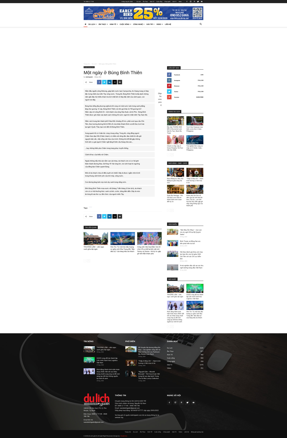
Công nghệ (167, 1)
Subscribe (199, 97)
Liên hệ (168, 24)
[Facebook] (187, 1)
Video (180, 1)
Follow (200, 80)
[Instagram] (190, 1)
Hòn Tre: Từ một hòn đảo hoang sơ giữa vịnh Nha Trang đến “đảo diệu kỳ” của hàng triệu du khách (122, 249)
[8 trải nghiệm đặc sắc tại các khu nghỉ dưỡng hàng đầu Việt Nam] (172, 267)
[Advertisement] (143, 46)
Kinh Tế (152, 1)
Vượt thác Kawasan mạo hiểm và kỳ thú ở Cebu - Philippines (194, 129)
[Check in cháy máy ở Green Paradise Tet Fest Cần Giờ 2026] (175, 139)
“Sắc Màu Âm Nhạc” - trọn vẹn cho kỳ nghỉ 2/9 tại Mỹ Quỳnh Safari (191, 232)
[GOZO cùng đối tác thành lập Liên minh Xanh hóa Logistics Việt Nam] (194, 288)
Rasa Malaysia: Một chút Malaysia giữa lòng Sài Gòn (175, 180)
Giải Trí (174, 1)
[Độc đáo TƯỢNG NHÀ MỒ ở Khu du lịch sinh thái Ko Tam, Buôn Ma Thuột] (175, 120)
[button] (200, 24)
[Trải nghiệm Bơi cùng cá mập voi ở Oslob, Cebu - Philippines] (194, 139)
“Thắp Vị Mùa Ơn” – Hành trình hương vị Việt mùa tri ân (194, 180)
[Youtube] (201, 1)
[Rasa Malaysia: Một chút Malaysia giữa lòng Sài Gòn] (175, 172)
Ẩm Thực (145, 1)
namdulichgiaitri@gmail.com (94, 422)
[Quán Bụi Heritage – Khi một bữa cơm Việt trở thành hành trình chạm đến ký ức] (175, 189)
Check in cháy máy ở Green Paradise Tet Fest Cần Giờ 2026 (175, 148)
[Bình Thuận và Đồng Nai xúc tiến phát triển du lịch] (172, 243)
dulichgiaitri (89, 77)
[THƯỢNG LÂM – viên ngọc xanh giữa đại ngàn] (96, 238)
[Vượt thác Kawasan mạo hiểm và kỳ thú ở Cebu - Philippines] (194, 120)
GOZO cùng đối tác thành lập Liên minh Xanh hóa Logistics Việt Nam (194, 296)
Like (202, 74)
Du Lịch (139, 1)
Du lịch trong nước (89, 67)
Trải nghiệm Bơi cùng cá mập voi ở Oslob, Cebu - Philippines (194, 148)
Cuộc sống (159, 1)
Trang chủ (87, 64)
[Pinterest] (194, 1)
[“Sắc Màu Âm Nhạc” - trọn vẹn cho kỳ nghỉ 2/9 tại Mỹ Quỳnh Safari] (172, 232)
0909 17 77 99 (90, 1)
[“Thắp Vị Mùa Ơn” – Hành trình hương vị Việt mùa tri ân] (194, 172)
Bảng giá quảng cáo (197, 432)
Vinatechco (123, 436)
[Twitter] (198, 1)
